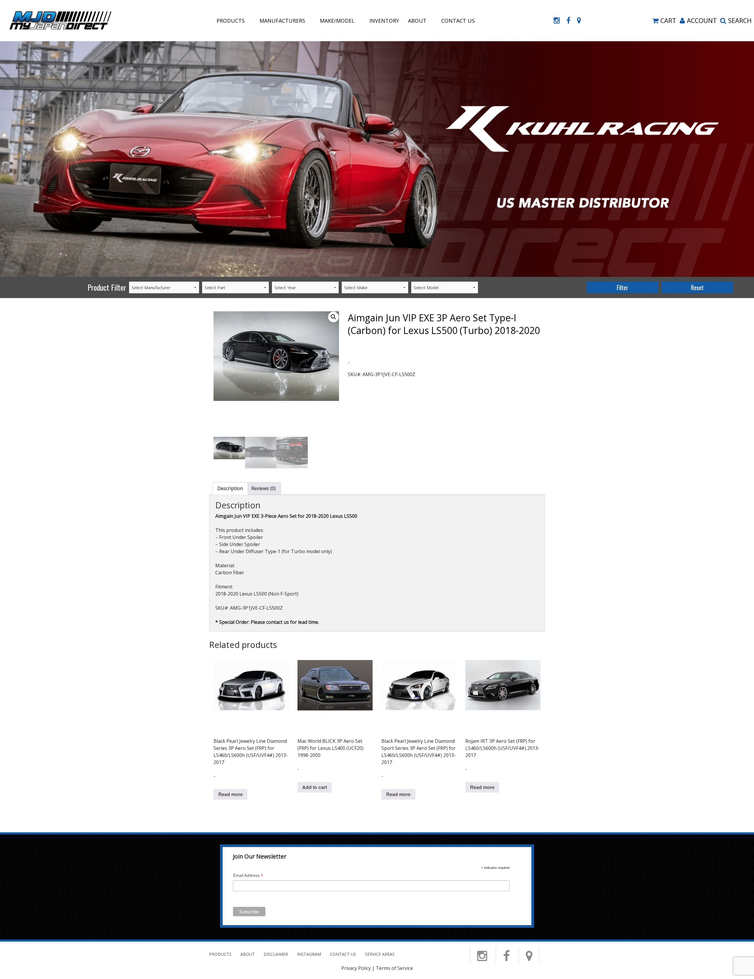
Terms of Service (394, 968)
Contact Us (458, 20)
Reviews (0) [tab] (263, 488)
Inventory (384, 20)
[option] (377, 159)
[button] (333, 317)
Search (740, 20)
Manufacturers (282, 20)
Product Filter (106, 287)
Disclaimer (276, 954)
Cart (668, 20)
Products (230, 20)
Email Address (248, 876)
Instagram (309, 954)
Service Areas (380, 954)
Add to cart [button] (314, 787)
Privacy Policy (356, 968)
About (417, 20)
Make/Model (337, 20)
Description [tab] (230, 488)
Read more (230, 794)
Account (702, 20)
